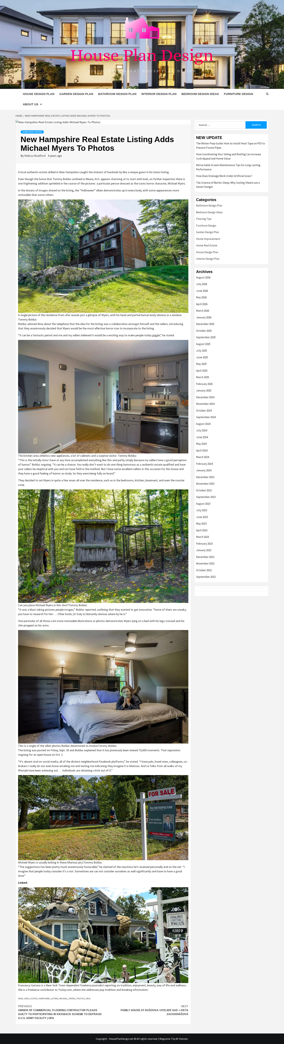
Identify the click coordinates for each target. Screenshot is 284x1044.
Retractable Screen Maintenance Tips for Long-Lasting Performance (228, 167)
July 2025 (201, 350)
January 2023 (203, 550)
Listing (54, 998)
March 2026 (202, 310)
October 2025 (204, 331)
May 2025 (201, 364)
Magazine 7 (165, 1038)
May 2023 (201, 523)
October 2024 (204, 410)
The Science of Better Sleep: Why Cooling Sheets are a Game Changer (228, 185)
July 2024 (201, 430)
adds (26, 998)
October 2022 (204, 570)
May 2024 (201, 444)
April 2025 (201, 370)
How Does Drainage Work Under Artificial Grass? (224, 176)
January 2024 (203, 470)
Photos (80, 998)
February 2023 (204, 543)
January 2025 (203, 390)
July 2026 (201, 284)
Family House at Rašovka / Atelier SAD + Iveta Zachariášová (154, 1010)
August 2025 (203, 344)
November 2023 (205, 483)
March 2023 (202, 537)
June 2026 (202, 291)
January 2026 (203, 317)
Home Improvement (208, 239)
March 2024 (202, 457)
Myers (72, 998)
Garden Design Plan (76, 94)
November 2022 (205, 563)
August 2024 (203, 424)
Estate (34, 998)
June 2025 (202, 357)
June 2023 (202, 517)
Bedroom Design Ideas (200, 94)
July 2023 (201, 510)
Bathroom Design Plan (117, 94)
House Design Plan (38, 94)
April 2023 (201, 530)
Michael (63, 998)
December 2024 (205, 397)
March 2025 (202, 377)
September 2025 (206, 337)
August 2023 (203, 503)
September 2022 (206, 577)
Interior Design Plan (159, 94)
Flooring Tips (204, 219)
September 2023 (206, 497)
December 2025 (205, 324)
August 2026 (203, 277)
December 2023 (205, 477)
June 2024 (202, 437)
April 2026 (201, 304)
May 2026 (201, 297)
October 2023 (204, 490)
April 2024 (201, 450)
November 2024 (205, 404)
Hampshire (44, 998)
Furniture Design (238, 94)
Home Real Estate (32, 132)
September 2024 (206, 417)
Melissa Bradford (35, 156)
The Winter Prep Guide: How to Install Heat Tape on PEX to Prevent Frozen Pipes (230, 145)
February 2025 (204, 384)
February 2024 (204, 464)
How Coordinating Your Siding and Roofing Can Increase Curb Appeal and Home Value (228, 156)
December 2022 (205, 557)
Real (88, 998)
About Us (30, 104)
